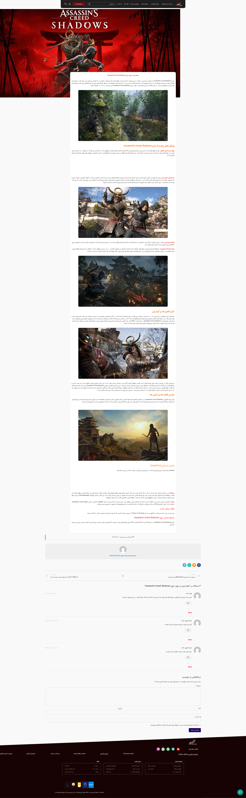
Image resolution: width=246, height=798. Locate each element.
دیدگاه (198, 686)
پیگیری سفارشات (177, 766)
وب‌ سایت (198, 717)
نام (199, 708)
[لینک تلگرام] (184, 565)
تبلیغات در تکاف (152, 766)
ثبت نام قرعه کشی (69, 772)
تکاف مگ (101, 85)
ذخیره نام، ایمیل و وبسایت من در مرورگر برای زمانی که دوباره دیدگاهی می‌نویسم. (174, 725)
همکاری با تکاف (177, 769)
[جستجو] (89, 4)
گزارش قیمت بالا (177, 772)
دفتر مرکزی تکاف (110, 769)
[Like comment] (188, 603)
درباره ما (96, 766)
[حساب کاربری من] (70, 4)
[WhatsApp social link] (189, 565)
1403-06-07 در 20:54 (51, 648)
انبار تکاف (108, 772)
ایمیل (120, 708)
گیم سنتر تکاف (136, 769)
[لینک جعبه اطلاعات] (31, 754)
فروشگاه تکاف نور (135, 772)
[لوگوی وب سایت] (178, 4)
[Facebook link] (199, 565)
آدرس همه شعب (136, 766)
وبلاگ (97, 772)
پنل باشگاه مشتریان (70, 769)
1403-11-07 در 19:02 (50, 594)
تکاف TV (67, 766)
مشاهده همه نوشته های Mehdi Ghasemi (123, 556)
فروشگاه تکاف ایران (111, 766)
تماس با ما (95, 769)
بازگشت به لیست (123, 576)
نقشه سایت (151, 769)
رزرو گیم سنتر (78, 4)
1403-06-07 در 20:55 (51, 621)
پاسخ (190, 612)
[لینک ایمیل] (194, 565)
